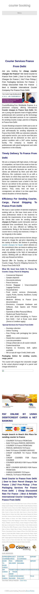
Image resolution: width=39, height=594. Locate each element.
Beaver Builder (30, 591)
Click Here (23, 580)
